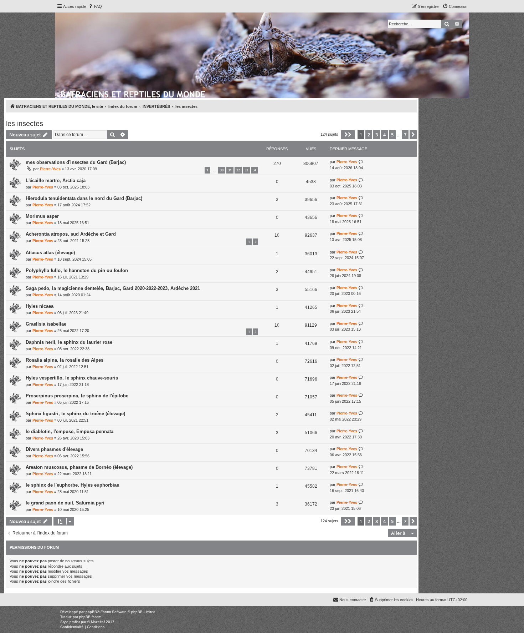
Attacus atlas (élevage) (50, 252)
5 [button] (392, 134)
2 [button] (369, 134)
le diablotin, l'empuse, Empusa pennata (69, 431)
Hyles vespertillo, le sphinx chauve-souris (72, 378)
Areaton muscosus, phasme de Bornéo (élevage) (79, 467)
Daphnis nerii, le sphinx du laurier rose (69, 342)
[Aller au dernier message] (361, 162)
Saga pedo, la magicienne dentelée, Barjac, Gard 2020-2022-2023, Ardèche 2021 (113, 288)
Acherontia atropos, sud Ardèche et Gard (71, 234)
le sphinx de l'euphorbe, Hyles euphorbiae (72, 485)
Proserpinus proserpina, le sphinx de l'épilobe (77, 395)
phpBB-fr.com (90, 617)
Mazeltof (98, 622)
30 (222, 170)
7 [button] (405, 134)
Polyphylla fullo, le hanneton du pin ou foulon (77, 270)
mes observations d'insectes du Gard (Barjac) (76, 162)
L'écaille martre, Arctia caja (56, 180)
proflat (75, 622)
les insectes (24, 123)
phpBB (91, 612)
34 (254, 170)
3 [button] (376, 134)
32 (238, 170)
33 (246, 170)
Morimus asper (42, 216)
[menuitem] (95, 6)
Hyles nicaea (39, 306)
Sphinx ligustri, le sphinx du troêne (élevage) (75, 413)
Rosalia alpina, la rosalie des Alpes (64, 360)
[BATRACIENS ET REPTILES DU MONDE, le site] (133, 93)
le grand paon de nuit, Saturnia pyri (65, 503)
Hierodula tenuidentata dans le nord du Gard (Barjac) (84, 198)
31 (230, 170)
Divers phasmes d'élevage (54, 449)
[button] (348, 134)
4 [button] (384, 134)
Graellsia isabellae (46, 324)
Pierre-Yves (50, 169)
